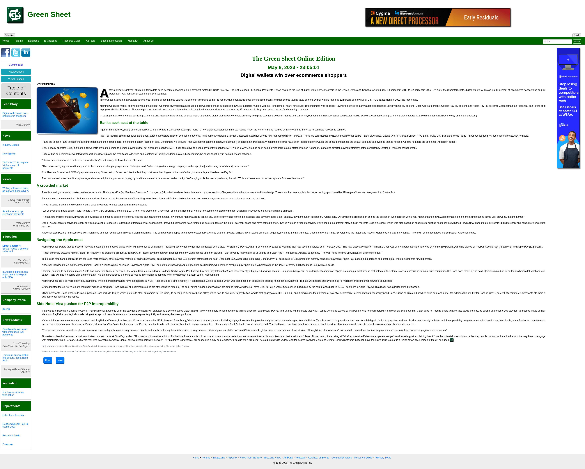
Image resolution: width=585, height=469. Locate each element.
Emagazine (219, 457)
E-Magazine (50, 40)
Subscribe (9, 35)
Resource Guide (71, 40)
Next (60, 360)
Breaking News (272, 457)
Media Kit (133, 40)
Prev (47, 360)
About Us (149, 40)
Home (5, 40)
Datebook (33, 40)
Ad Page (90, 40)
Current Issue (16, 65)
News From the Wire (251, 457)
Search (577, 41)
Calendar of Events (318, 457)
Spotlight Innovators (111, 40)
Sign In (577, 35)
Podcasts (301, 457)
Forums (18, 40)
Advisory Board (383, 457)
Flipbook (232, 457)
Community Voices (342, 457)
